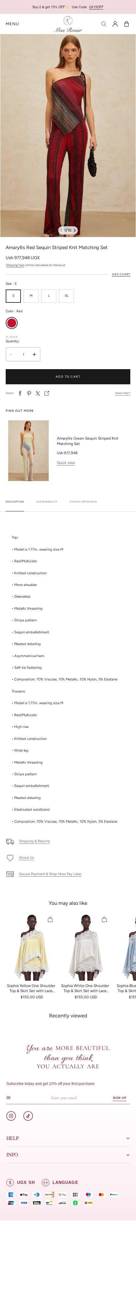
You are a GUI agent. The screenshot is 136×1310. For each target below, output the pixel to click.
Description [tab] (15, 501)
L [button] (49, 296)
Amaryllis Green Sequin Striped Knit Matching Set (88, 441)
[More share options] (47, 393)
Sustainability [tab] (47, 501)
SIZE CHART (121, 274)
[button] (12, 24)
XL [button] (66, 296)
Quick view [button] (66, 462)
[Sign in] (115, 24)
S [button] (13, 296)
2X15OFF (96, 6)
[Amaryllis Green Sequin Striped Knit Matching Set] (28, 450)
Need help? (122, 393)
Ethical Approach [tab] (83, 501)
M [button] (31, 296)
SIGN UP (119, 1098)
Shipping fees (15, 265)
